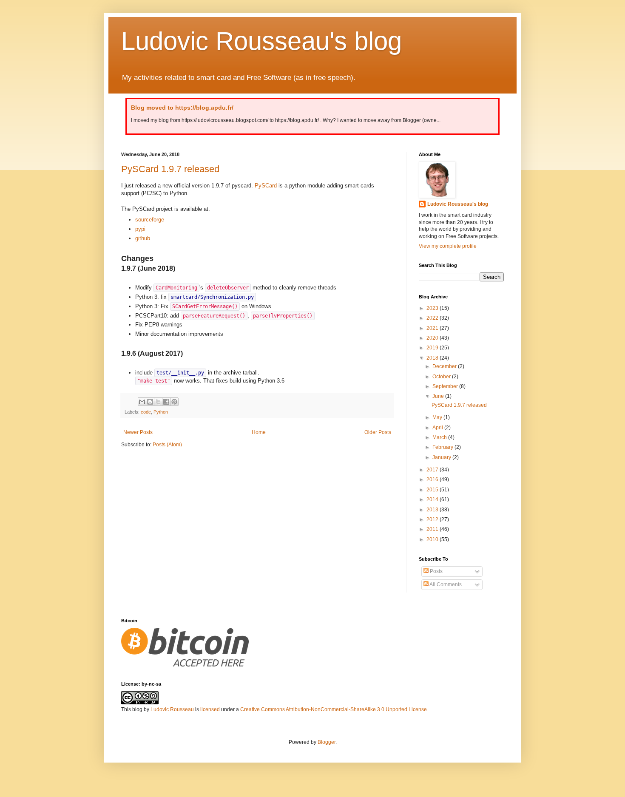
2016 (433, 479)
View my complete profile (448, 246)
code (146, 411)
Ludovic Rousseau (172, 709)
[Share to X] (158, 401)
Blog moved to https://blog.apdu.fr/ (182, 107)
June (438, 396)
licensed (210, 709)
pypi (140, 229)
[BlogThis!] (150, 401)
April (438, 428)
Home (259, 432)
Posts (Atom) (167, 445)
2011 (433, 529)
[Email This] (142, 401)
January (442, 457)
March (440, 437)
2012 (433, 519)
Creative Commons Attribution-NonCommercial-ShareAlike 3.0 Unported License (333, 709)
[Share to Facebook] (166, 401)
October (442, 377)
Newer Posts (138, 432)
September (445, 386)
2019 (433, 348)
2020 (433, 338)
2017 (433, 470)
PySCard (266, 185)
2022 (433, 318)
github (142, 238)
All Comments (445, 584)
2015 (433, 490)
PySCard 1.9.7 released (170, 169)
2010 (433, 539)
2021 (433, 328)
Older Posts (377, 432)
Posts (436, 571)
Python (160, 411)
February (443, 447)
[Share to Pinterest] (174, 401)
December (445, 366)
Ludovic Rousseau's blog (261, 41)
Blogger (326, 742)
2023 (433, 308)
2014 (433, 499)
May (437, 417)
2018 (433, 358)
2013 (433, 510)
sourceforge (149, 219)
